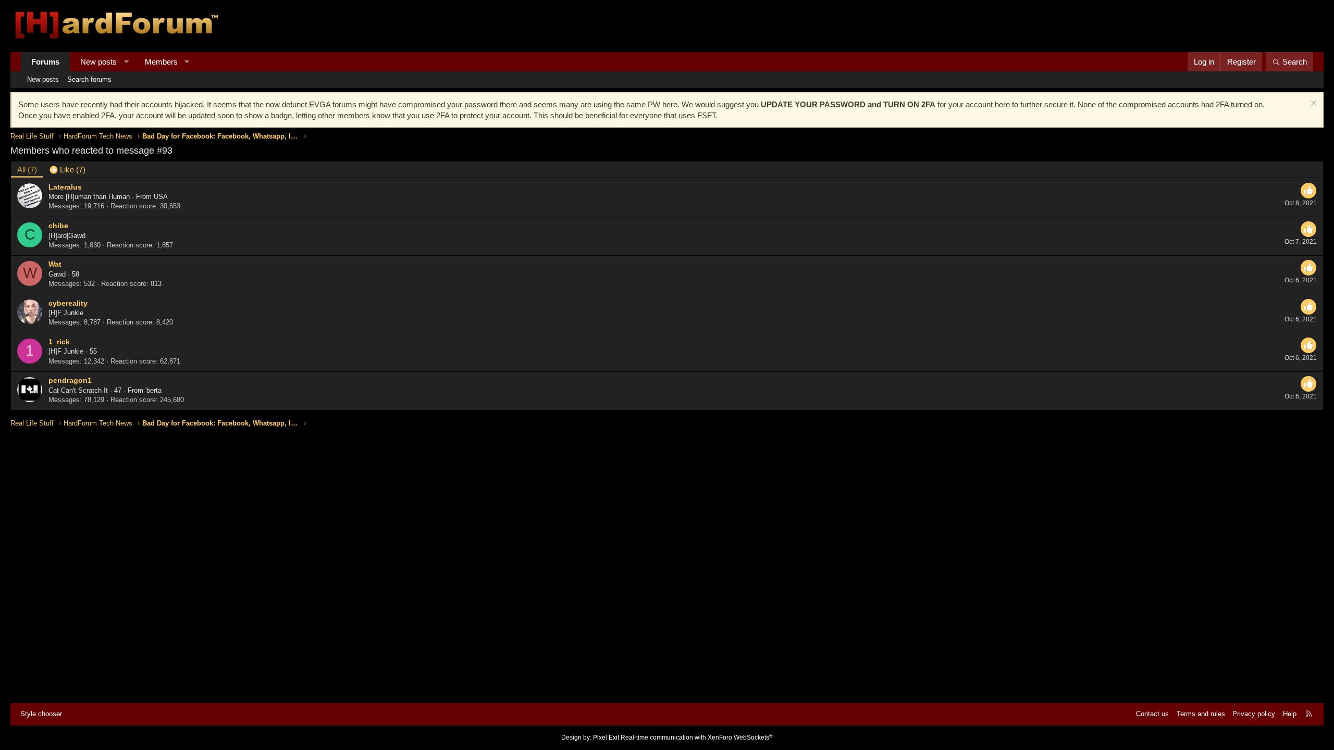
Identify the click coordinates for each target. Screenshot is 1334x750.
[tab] (67, 169)
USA (161, 197)
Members (161, 61)
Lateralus (65, 187)
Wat (54, 264)
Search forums (89, 79)
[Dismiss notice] (1312, 104)
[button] (126, 61)
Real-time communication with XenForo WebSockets (697, 737)
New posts (98, 61)
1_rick (59, 342)
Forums (45, 61)
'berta (153, 390)
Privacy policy (1253, 714)
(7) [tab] (27, 169)
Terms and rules (1201, 714)
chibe (58, 225)
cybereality (68, 303)
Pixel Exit (606, 737)
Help (1289, 714)
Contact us (1152, 714)
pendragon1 (70, 380)
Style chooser (41, 714)
